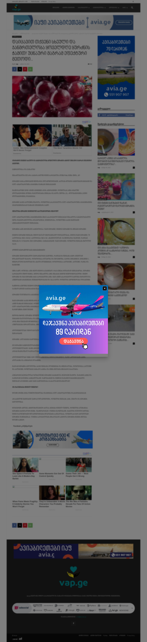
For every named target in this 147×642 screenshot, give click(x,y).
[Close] (105, 288)
